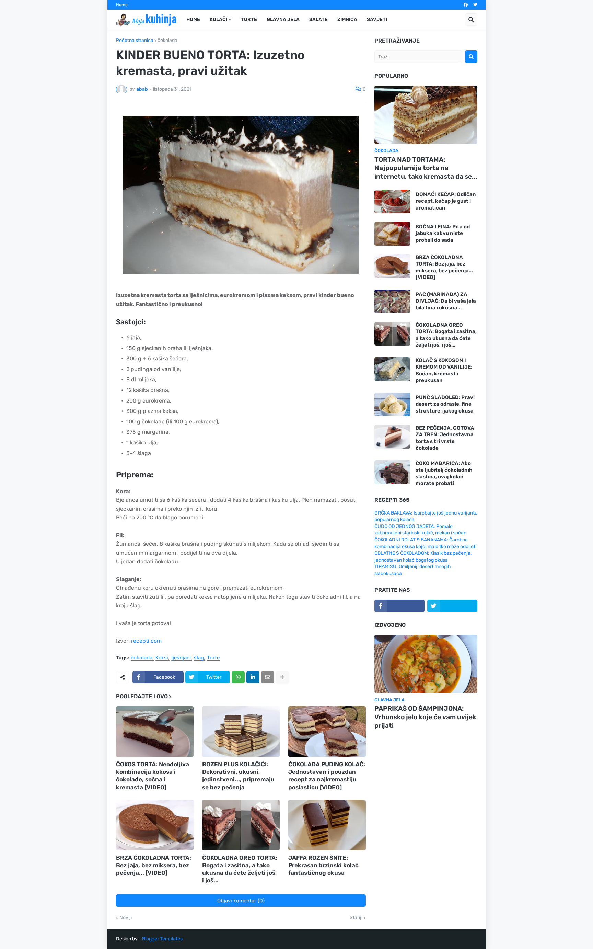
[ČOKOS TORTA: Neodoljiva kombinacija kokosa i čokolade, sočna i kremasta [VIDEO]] (155, 731)
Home (122, 4)
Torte (213, 658)
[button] (471, 19)
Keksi (161, 658)
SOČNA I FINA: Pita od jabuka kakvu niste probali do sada (443, 233)
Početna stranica (134, 40)
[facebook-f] (399, 606)
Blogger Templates (162, 939)
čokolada (167, 40)
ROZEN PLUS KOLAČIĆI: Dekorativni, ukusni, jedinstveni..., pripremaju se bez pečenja (238, 775)
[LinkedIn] (252, 677)
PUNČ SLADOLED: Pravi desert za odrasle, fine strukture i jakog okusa (445, 404)
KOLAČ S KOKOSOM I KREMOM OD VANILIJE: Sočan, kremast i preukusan (444, 370)
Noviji (125, 917)
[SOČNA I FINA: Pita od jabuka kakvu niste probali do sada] (392, 234)
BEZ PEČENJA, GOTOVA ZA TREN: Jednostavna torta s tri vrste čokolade (445, 438)
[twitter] (475, 5)
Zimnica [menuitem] (347, 19)
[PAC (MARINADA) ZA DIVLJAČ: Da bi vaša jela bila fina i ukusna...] (392, 301)
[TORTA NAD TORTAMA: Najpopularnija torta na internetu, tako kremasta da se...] (425, 115)
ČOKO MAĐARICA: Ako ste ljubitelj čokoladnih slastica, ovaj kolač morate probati (444, 473)
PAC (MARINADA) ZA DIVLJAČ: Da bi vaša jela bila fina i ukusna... (446, 301)
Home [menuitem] (193, 19)
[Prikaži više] (282, 677)
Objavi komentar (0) (241, 900)
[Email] (267, 677)
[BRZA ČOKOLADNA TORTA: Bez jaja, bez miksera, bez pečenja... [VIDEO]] (155, 825)
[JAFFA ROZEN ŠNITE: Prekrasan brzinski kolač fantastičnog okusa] (327, 825)
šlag (199, 658)
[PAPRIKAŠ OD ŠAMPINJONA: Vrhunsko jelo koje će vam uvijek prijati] (425, 664)
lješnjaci (181, 658)
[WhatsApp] (238, 677)
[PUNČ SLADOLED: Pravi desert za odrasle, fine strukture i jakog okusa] (392, 404)
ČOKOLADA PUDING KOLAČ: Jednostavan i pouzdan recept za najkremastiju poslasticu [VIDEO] (326, 775)
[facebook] (466, 5)
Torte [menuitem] (249, 19)
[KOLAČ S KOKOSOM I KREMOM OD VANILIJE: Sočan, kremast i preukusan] (392, 369)
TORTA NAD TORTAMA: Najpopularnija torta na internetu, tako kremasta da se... (425, 168)
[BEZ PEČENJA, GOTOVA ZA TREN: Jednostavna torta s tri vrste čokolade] (392, 437)
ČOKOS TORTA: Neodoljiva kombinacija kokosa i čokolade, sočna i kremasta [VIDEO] (152, 775)
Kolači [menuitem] (218, 19)
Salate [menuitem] (318, 19)
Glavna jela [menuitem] (283, 19)
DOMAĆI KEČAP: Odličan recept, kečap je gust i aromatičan (446, 201)
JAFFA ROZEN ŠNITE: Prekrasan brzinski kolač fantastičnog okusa (323, 865)
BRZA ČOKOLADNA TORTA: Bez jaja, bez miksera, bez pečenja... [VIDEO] (153, 865)
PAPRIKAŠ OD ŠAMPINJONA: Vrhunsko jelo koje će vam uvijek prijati (425, 716)
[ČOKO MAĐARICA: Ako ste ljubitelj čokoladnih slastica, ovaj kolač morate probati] (392, 472)
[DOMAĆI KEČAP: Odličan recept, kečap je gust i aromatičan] (392, 201)
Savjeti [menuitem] (377, 19)
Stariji (356, 917)
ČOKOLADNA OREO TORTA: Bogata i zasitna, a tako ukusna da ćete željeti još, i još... (239, 869)
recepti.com (146, 640)
